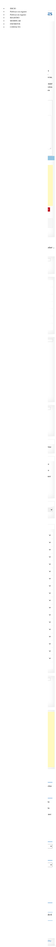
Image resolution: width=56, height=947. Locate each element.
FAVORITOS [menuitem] (15, 24)
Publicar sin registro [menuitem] (18, 15)
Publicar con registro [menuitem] (18, 11)
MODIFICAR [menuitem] (15, 21)
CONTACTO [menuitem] (15, 27)
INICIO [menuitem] (13, 8)
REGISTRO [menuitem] (14, 18)
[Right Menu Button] (3, 4)
